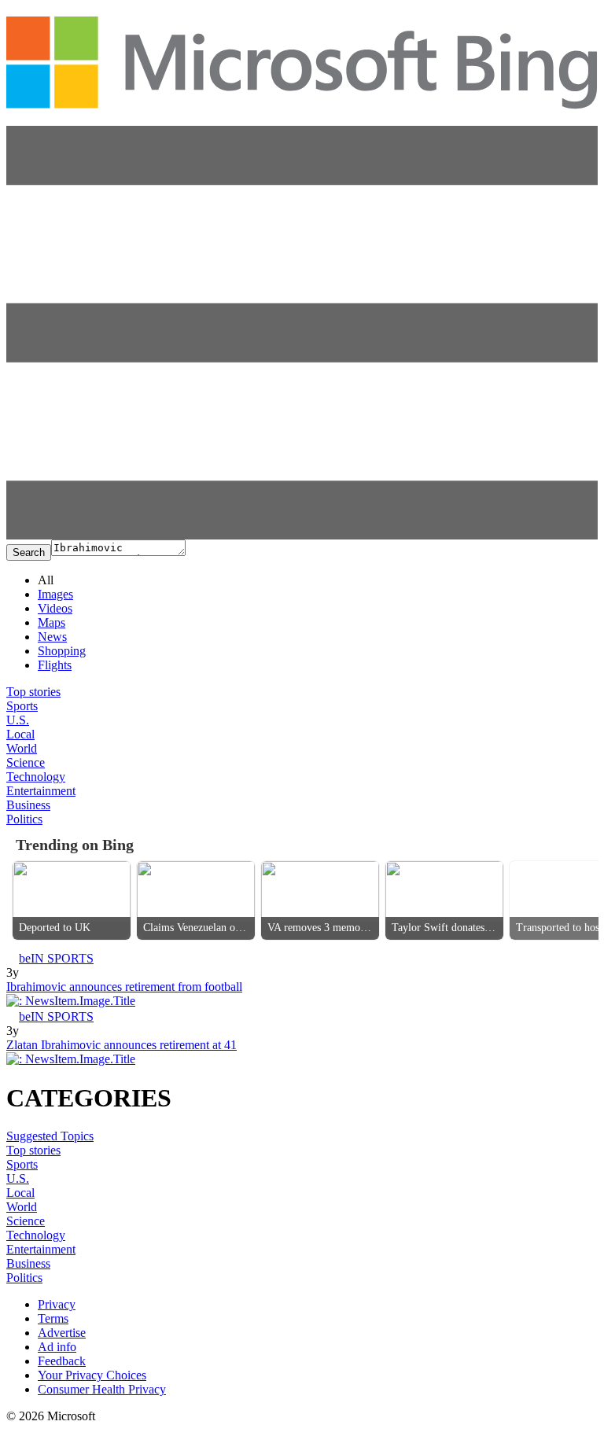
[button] (302, 535)
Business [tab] (28, 805)
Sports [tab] (22, 705)
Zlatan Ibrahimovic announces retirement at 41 (121, 1044)
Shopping (62, 650)
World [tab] (21, 748)
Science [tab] (25, 762)
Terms (53, 1318)
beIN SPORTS (56, 958)
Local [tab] (20, 734)
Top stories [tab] (33, 691)
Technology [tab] (35, 776)
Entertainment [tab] (41, 790)
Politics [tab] (24, 819)
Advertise (62, 1332)
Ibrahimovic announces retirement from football (124, 986)
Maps (51, 622)
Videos (55, 608)
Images (55, 594)
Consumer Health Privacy (102, 1389)
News (52, 636)
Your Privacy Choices (92, 1375)
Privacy (57, 1304)
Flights (55, 665)
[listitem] (72, 900)
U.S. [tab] (17, 720)
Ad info (57, 1346)
